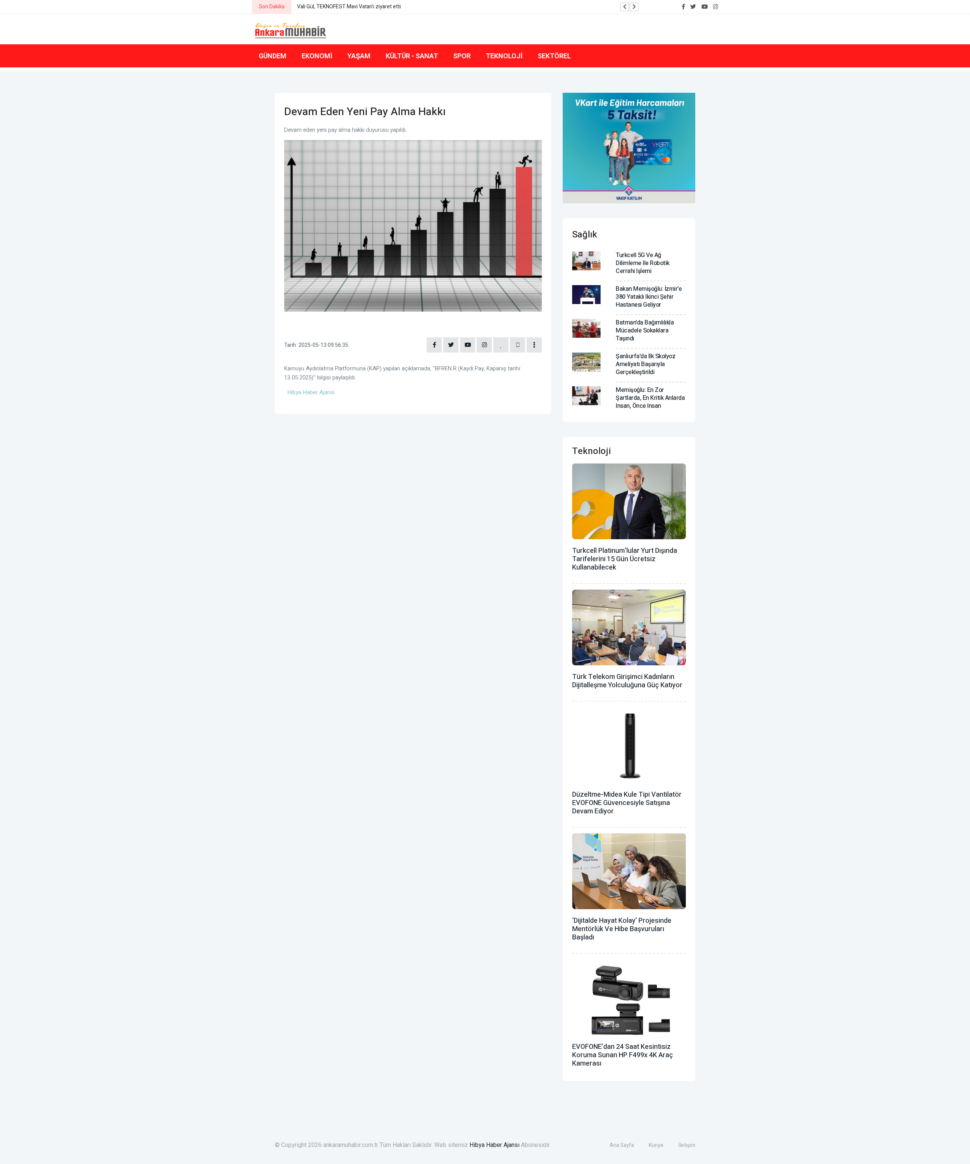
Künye (656, 1145)
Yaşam (359, 56)
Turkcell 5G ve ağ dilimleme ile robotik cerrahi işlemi (643, 263)
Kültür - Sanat (412, 56)
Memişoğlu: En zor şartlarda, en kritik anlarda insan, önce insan (650, 397)
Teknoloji (504, 56)
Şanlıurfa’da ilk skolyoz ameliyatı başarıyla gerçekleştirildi (645, 364)
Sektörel (554, 56)
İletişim (686, 1145)
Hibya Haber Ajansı (494, 1145)
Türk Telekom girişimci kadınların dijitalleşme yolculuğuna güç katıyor (627, 681)
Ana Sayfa (622, 1145)
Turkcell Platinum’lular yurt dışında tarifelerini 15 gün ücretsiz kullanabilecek (624, 559)
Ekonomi (317, 56)
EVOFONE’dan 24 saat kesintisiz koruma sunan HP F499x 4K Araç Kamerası (622, 1055)
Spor (462, 56)
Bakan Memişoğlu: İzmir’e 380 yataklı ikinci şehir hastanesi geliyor (649, 296)
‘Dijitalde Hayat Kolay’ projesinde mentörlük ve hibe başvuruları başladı (621, 929)
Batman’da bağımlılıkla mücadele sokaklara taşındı (645, 330)
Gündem (272, 56)
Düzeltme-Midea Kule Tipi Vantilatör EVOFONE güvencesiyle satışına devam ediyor (627, 803)
